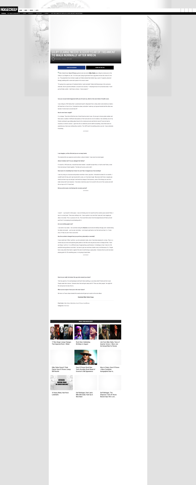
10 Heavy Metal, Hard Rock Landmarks (60, 394)
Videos (31, 10)
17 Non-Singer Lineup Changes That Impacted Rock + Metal (61, 343)
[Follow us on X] (194, 10)
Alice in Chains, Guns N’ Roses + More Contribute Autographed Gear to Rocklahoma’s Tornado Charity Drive (109, 369)
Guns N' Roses (79, 303)
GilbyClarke (73, 303)
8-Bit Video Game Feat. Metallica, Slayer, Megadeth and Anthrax (66, 13)
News (25, 10)
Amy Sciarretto (58, 59)
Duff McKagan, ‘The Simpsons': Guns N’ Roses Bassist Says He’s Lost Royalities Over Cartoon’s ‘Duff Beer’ (109, 395)
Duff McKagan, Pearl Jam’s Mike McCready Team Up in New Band (84, 394)
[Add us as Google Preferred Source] (186, 10)
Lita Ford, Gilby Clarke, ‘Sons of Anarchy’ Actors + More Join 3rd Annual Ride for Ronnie (110, 344)
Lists (37, 10)
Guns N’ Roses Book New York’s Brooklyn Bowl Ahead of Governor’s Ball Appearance (85, 369)
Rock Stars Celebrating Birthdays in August (83, 343)
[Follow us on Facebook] (190, 10)
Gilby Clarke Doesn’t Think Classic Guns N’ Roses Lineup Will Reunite (61, 369)
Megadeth (30, 13)
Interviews (66, 305)
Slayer (24, 13)
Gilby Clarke (67, 303)
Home (20, 10)
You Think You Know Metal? (13, 13)
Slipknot (46, 13)
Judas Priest (39, 13)
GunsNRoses (86, 303)
